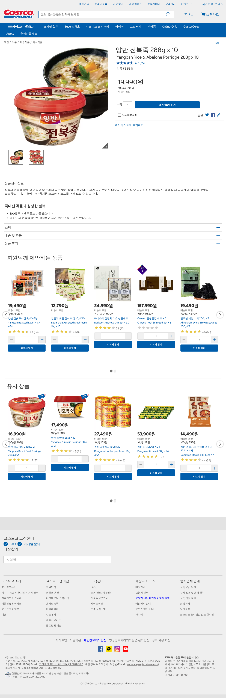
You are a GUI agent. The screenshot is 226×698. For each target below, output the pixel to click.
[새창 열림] (8, 675)
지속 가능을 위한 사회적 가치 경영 (20, 592)
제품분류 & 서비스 (11, 603)
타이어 (119, 26)
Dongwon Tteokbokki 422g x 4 (197, 454)
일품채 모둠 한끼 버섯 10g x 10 (68, 318)
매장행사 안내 (143, 603)
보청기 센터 (141, 592)
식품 (14, 42)
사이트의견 (97, 603)
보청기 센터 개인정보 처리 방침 (152, 598)
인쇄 (216, 42)
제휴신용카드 (53, 620)
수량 (119, 104)
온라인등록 (52, 603)
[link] (207, 115)
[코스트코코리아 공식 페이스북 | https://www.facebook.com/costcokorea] (101, 650)
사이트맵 (61, 640)
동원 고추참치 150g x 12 (107, 446)
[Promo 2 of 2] (115, 371)
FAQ (93, 587)
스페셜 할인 (50, 26)
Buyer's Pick (72, 26)
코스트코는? (8, 587)
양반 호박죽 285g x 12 (63, 437)
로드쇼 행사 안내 (144, 609)
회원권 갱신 (52, 592)
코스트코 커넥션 (10, 609)
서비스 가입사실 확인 (176, 674)
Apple (10, 33)
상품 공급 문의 (188, 587)
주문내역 (51, 614)
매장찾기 (11, 549)
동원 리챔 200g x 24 (148, 446)
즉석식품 (38, 42)
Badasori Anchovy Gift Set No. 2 (111, 322)
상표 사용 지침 (161, 640)
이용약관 (75, 640)
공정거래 (185, 603)
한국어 (185, 3)
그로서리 (135, 26)
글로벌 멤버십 (53, 625)
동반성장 (185, 609)
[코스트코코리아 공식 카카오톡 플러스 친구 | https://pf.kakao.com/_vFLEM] (109, 650)
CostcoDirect (191, 26)
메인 (6, 42)
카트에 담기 (27, 348)
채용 (3, 614)
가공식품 (25, 42)
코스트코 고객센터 (19, 538)
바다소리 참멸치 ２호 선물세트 (111, 318)
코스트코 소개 (11, 581)
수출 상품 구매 (99, 609)
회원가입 (51, 587)
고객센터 (97, 581)
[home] (19, 13)
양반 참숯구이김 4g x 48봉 (23, 318)
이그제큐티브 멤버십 (57, 598)
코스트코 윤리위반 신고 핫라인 (197, 614)
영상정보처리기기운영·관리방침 (129, 640)
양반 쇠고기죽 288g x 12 (21, 446)
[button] (170, 14)
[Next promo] (220, 314)
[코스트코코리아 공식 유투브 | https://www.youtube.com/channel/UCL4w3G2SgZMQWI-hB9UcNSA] (125, 650)
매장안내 (140, 587)
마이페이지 (52, 609)
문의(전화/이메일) (101, 592)
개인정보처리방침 (95, 640)
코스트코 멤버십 (57, 581)
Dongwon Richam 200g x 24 (153, 451)
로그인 (189, 14)
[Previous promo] (6, 314)
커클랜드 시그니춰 (11, 598)
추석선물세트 (28, 33)
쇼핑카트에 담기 (167, 104)
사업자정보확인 (53, 667)
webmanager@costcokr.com (142, 664)
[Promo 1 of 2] (111, 371)
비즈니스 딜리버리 (97, 26)
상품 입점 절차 (188, 598)
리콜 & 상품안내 (99, 598)
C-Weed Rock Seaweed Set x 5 (154, 322)
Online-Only (169, 26)
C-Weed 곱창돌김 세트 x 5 (151, 318)
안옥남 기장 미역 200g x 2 (194, 318)
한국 (217, 3)
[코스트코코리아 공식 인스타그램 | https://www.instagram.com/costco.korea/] (117, 650)
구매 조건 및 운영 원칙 (192, 592)
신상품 (151, 26)
